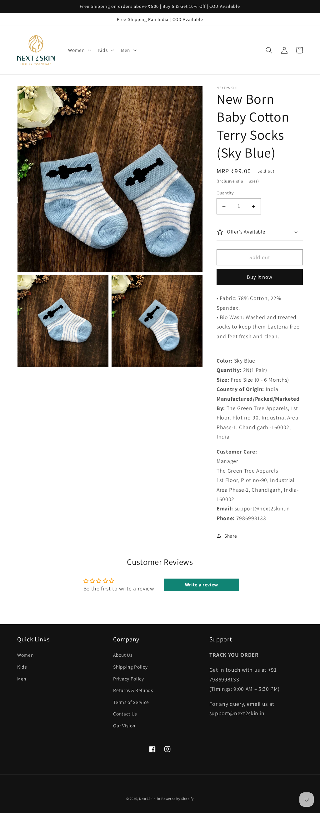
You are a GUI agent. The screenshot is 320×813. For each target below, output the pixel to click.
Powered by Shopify (177, 798)
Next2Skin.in (149, 798)
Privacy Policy (128, 678)
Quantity (225, 193)
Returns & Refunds (133, 690)
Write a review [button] (201, 584)
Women (25, 655)
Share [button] (230, 536)
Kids (22, 667)
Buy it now (260, 277)
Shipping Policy (130, 667)
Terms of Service (131, 702)
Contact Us (125, 713)
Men (21, 678)
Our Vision (124, 725)
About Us (122, 655)
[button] (79, 50)
